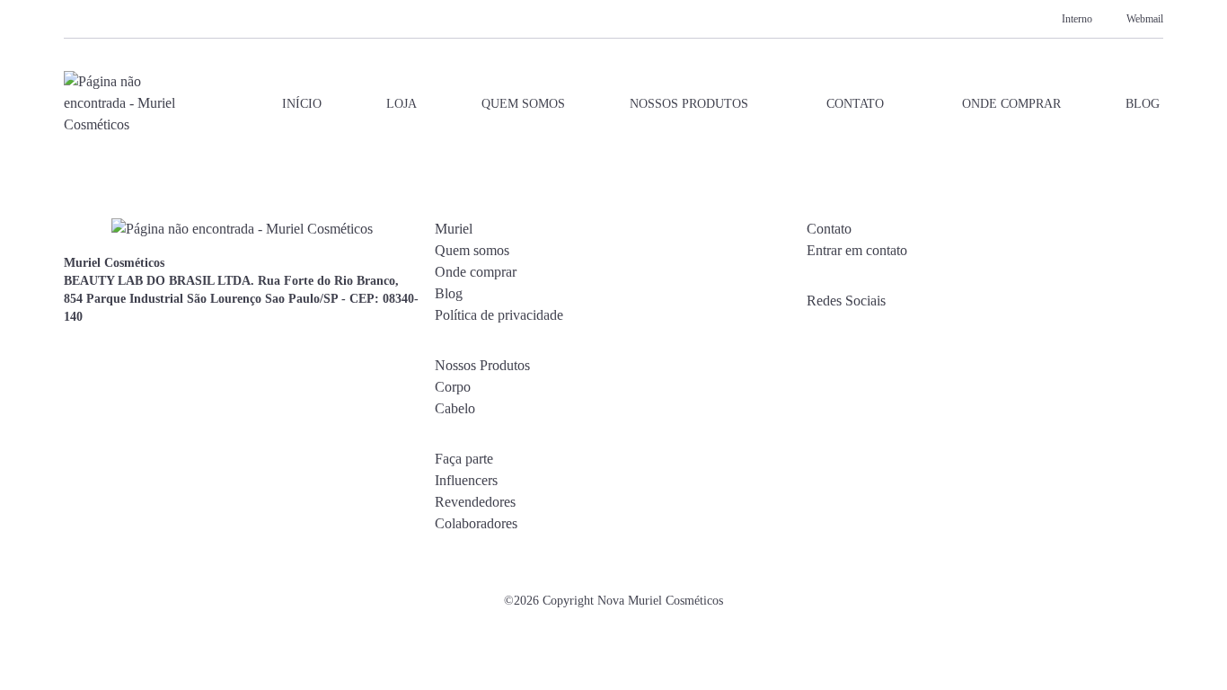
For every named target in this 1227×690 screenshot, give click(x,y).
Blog (1142, 104)
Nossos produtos (689, 104)
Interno (1077, 19)
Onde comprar (1011, 104)
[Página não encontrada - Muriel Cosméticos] (121, 103)
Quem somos (523, 104)
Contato (855, 104)
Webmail (1144, 19)
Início (302, 104)
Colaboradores (476, 523)
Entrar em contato (857, 250)
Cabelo (455, 408)
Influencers (466, 480)
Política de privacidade (499, 315)
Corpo (453, 386)
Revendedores (475, 501)
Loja (401, 104)
